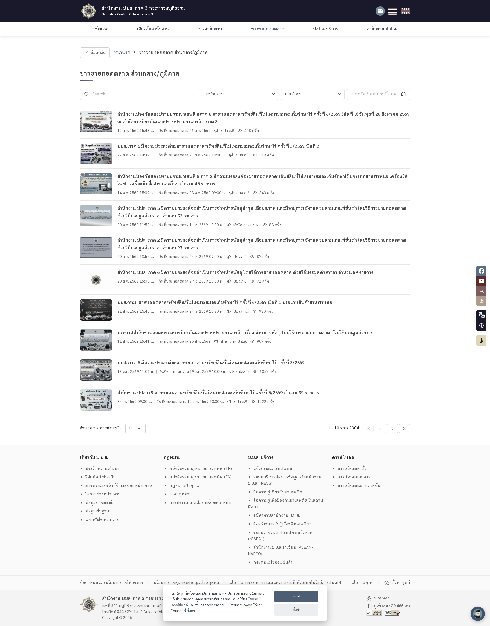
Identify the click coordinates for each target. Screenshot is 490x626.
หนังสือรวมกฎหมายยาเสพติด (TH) (200, 468)
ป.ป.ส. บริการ (325, 29)
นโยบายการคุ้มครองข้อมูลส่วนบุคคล (186, 582)
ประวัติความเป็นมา (102, 468)
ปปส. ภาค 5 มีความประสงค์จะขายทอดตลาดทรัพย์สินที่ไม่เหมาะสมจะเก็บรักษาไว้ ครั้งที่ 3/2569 (211, 362)
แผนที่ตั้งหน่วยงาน (102, 520)
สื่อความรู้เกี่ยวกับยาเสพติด (277, 492)
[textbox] (240, 94)
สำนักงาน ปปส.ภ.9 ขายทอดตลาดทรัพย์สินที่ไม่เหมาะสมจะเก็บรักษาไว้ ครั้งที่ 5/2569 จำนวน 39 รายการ (218, 393)
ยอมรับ (296, 596)
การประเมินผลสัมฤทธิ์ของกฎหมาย (201, 503)
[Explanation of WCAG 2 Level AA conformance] (374, 613)
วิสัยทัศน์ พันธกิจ (100, 477)
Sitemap (382, 598)
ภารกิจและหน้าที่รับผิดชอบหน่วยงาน (118, 486)
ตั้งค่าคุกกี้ (400, 583)
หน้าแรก (100, 29)
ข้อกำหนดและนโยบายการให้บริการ (112, 582)
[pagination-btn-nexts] (404, 428)
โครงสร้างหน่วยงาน (103, 494)
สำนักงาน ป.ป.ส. (382, 29)
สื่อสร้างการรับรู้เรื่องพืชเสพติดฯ (282, 524)
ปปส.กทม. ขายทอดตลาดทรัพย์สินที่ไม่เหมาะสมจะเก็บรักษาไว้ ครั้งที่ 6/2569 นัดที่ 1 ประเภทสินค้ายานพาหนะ (224, 302)
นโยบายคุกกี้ (362, 582)
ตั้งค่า (191, 611)
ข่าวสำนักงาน (210, 29)
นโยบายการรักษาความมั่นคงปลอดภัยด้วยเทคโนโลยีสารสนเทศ (285, 582)
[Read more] (96, 121)
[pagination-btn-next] (392, 428)
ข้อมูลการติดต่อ (99, 503)
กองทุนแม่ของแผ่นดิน (273, 562)
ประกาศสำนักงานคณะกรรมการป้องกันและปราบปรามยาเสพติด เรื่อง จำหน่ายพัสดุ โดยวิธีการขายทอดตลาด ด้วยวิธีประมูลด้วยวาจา (246, 332)
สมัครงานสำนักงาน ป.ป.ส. (276, 515)
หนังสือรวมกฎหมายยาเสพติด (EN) (200, 477)
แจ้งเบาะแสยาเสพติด (272, 468)
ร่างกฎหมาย (180, 494)
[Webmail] (380, 11)
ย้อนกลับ (97, 52)
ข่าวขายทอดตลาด (267, 29)
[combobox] (240, 94)
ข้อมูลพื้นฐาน (97, 511)
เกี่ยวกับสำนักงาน (153, 29)
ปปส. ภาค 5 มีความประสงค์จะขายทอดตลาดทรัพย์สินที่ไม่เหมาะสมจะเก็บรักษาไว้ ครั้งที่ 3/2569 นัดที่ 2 (218, 146)
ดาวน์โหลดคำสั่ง (352, 468)
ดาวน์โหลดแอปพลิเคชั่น (359, 486)
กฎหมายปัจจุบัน (184, 486)
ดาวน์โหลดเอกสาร (354, 477)
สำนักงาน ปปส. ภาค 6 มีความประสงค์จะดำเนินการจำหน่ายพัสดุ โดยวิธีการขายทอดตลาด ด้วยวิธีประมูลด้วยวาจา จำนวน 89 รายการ (245, 272)
